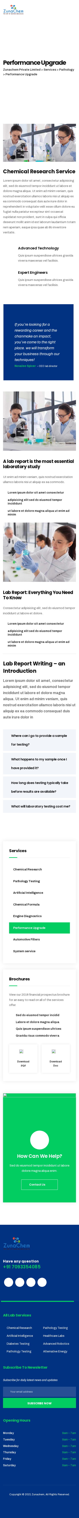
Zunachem (38, 1494)
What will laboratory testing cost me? (40, 806)
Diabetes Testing (18, 1343)
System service (24, 951)
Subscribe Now (39, 1403)
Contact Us (37, 1185)
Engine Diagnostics (27, 916)
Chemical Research (27, 869)
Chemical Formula (26, 904)
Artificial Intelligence (28, 892)
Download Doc (56, 1063)
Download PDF (23, 1063)
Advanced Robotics (56, 1343)
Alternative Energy (55, 1351)
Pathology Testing (26, 881)
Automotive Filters (26, 939)
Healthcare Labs (53, 1335)
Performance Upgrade (29, 927)
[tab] (39, 740)
